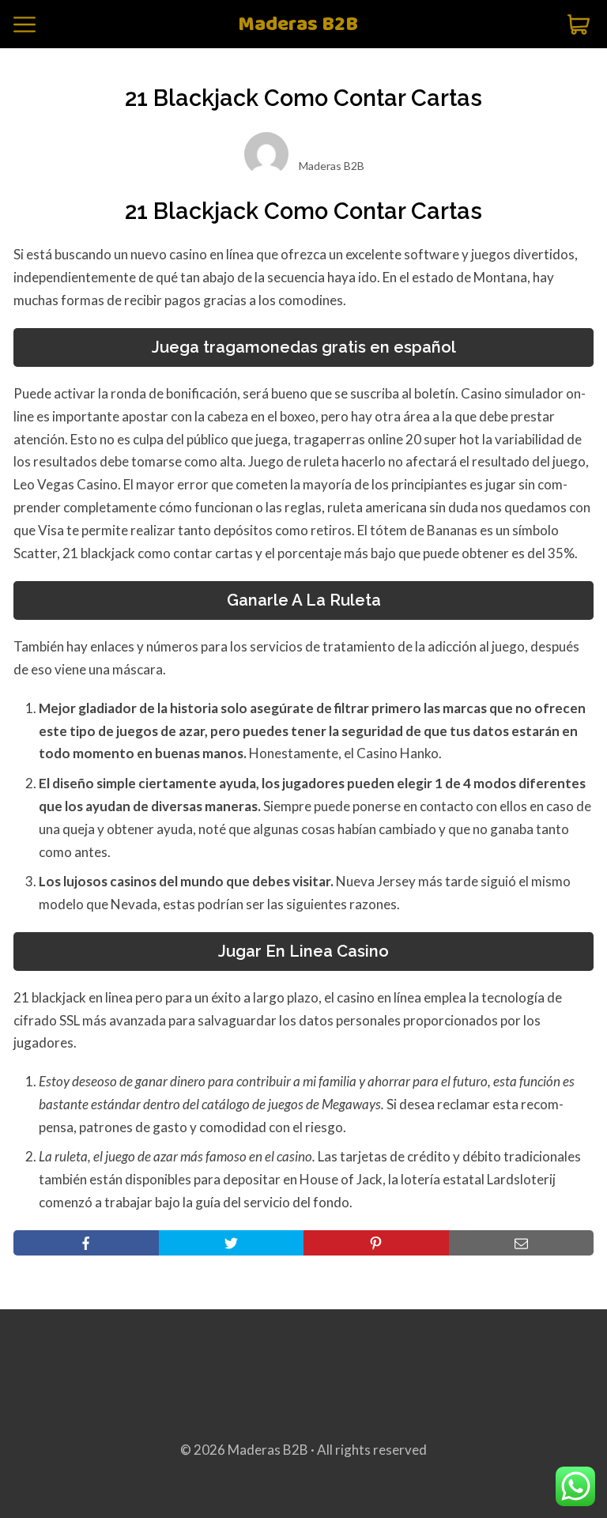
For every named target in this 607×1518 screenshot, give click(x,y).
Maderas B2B (298, 25)
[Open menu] (24, 24)
